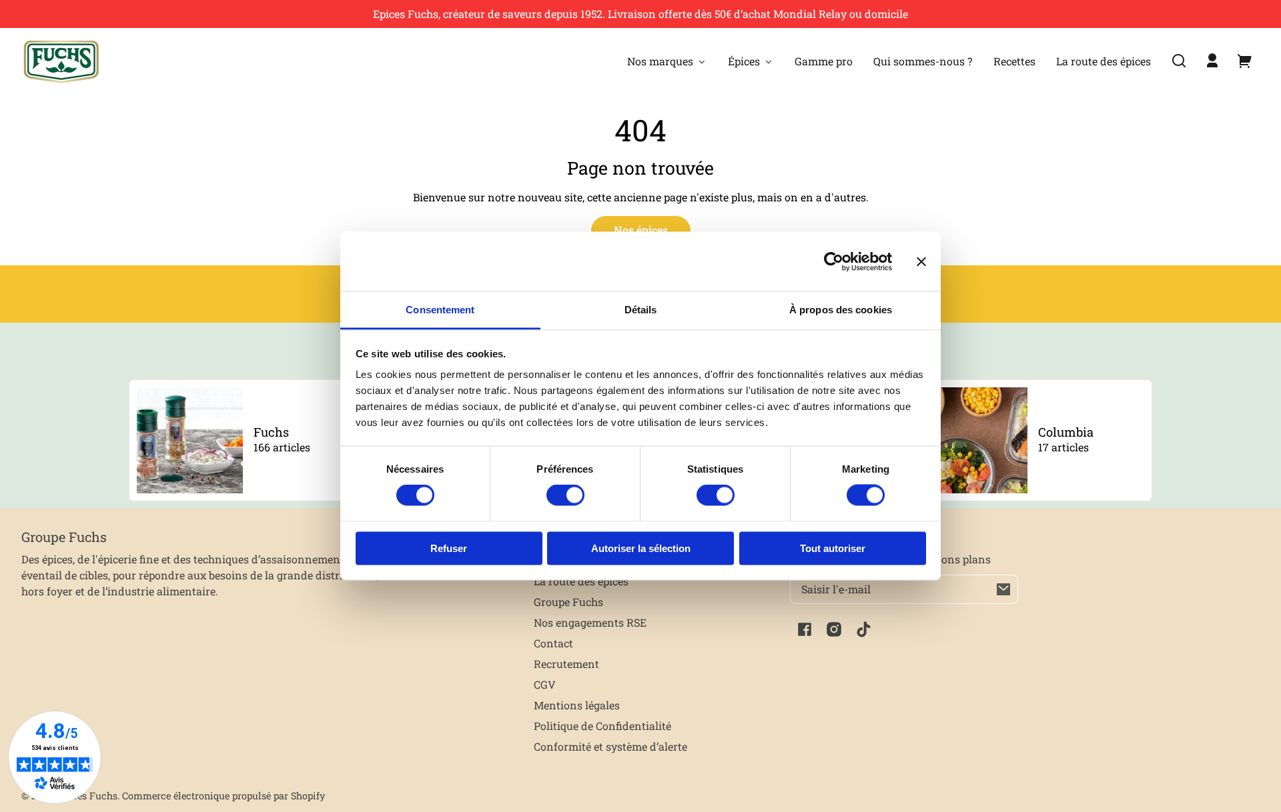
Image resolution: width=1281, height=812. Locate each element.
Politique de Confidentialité (602, 726)
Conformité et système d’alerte (610, 746)
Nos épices (641, 230)
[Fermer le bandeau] (921, 261)
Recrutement (566, 664)
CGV (545, 684)
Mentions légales (577, 705)
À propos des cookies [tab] (840, 309)
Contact (553, 643)
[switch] (565, 495)
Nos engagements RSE (590, 622)
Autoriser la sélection (641, 547)
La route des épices (581, 581)
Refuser (448, 547)
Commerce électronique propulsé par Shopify (223, 795)
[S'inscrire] (1003, 589)
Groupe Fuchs (568, 602)
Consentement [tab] (440, 309)
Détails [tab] (640, 309)
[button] (1179, 60)
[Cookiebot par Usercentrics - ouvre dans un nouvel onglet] (833, 261)
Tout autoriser (832, 547)
